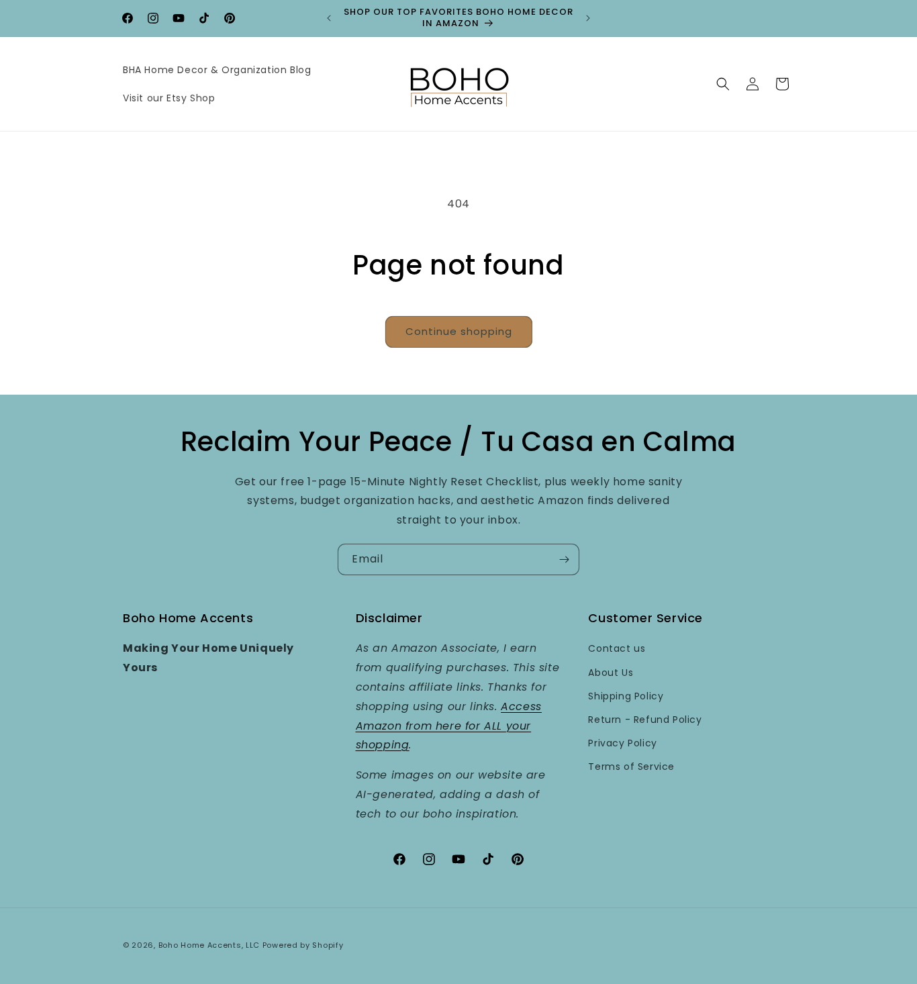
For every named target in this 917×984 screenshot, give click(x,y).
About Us (610, 672)
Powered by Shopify (303, 945)
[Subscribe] (564, 559)
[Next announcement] (588, 18)
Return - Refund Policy (645, 719)
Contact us (616, 648)
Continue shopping (458, 331)
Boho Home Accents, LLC (209, 945)
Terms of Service (631, 766)
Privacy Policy (622, 743)
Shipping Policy (625, 696)
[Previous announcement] (329, 18)
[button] (723, 84)
